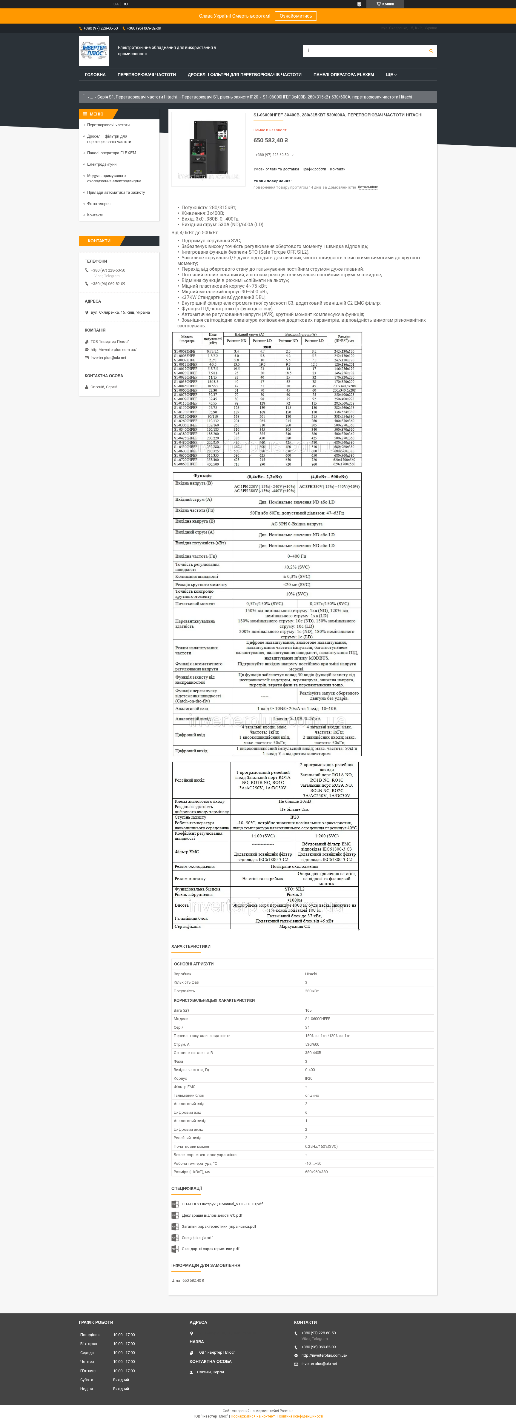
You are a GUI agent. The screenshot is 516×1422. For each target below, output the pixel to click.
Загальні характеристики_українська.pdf (219, 1226)
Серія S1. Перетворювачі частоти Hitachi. (137, 97)
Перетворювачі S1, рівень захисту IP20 (220, 97)
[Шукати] (431, 51)
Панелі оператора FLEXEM (344, 74)
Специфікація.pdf (197, 1237)
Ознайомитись (296, 16)
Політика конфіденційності (300, 1416)
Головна (95, 74)
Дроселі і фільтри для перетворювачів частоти (245, 74)
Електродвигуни (101, 164)
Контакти (95, 215)
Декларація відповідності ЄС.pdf (212, 1215)
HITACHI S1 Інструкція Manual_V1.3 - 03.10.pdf (222, 1204)
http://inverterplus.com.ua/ (113, 349)
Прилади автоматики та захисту (116, 192)
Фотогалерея (98, 203)
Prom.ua (287, 1411)
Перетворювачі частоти (147, 74)
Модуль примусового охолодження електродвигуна (114, 178)
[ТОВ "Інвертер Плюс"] (94, 51)
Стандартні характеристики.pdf (210, 1249)
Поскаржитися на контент (253, 1416)
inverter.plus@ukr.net (108, 357)
